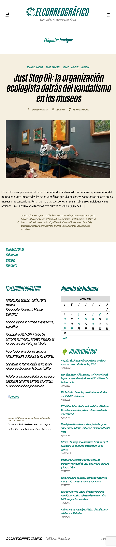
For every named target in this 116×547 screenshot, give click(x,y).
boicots (36, 215)
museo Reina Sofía (84, 222)
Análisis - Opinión (35, 67)
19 (79, 323)
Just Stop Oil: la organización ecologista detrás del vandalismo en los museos (58, 88)
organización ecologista (30, 225)
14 (93, 318)
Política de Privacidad (57, 538)
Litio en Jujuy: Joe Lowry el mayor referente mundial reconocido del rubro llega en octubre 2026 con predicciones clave (83, 495)
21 (93, 323)
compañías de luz (64, 215)
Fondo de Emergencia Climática (65, 218)
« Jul (64, 338)
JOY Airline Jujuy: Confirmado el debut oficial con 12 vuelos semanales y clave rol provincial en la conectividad (84, 410)
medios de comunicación (38, 222)
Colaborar (12, 254)
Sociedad (85, 67)
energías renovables (43, 218)
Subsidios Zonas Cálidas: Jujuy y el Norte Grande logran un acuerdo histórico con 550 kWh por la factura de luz (84, 378)
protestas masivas (48, 225)
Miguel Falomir (55, 222)
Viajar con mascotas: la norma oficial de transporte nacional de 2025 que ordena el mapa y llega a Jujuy (85, 463)
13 (86, 318)
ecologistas (89, 215)
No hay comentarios (81, 109)
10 (64, 318)
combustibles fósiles (48, 215)
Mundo (65, 67)
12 (79, 318)
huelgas (81, 218)
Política (74, 67)
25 (71, 328)
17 (64, 323)
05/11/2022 (60, 109)
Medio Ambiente (53, 67)
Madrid (24, 222)
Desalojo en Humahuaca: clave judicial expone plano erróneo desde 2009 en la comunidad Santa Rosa (85, 427)
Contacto (11, 265)
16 (107, 318)
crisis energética (78, 215)
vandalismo (25, 229)
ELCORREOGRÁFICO (29, 538)
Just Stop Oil (91, 218)
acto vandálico (27, 215)
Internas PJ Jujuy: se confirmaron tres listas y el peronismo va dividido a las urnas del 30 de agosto (84, 445)
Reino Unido (61, 225)
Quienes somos (15, 249)
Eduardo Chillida (27, 218)
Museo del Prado (69, 222)
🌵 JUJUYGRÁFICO (78, 350)
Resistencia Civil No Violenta (78, 225)
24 (64, 328)
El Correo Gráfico (41, 109)
